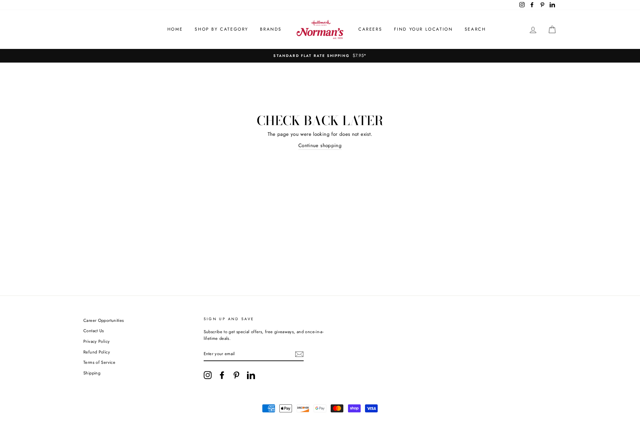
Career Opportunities (103, 320)
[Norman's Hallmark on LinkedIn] (251, 375)
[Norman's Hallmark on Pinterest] (236, 375)
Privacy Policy (96, 341)
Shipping (91, 373)
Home (175, 29)
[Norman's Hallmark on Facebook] (222, 375)
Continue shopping (320, 145)
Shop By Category (221, 29)
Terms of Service (99, 362)
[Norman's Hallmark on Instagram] (208, 375)
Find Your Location (423, 29)
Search (475, 29)
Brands (271, 29)
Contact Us (93, 331)
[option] (320, 55)
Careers (370, 29)
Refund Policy (96, 352)
